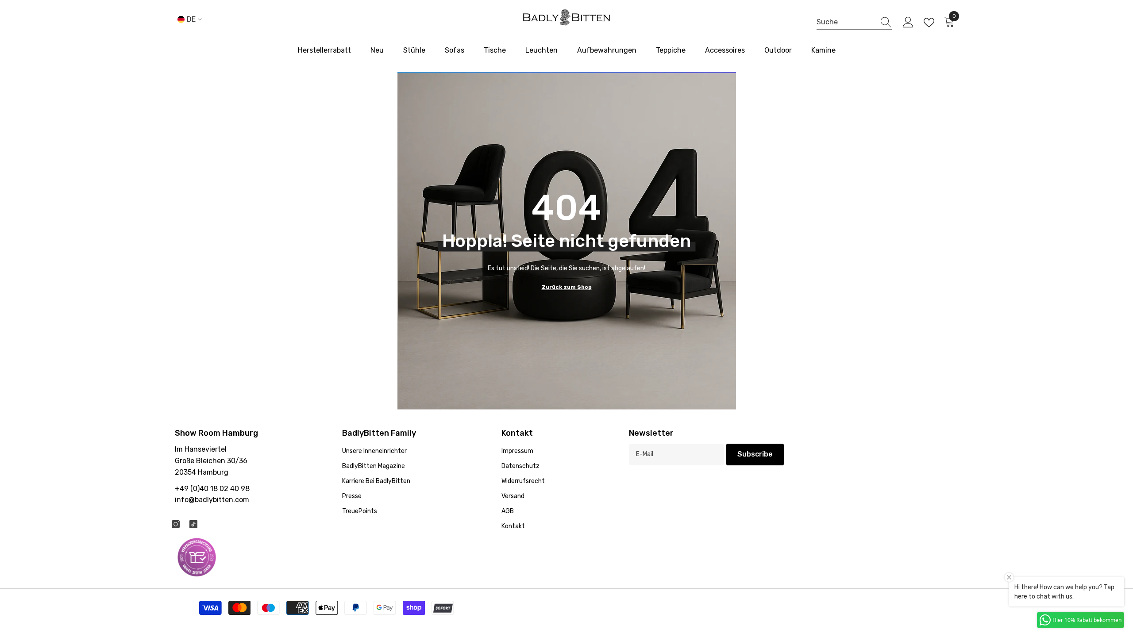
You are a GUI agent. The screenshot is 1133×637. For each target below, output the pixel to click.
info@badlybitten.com (212, 499)
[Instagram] (175, 524)
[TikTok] (193, 524)
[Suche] (854, 22)
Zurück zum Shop (567, 287)
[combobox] (846, 22)
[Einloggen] (908, 22)
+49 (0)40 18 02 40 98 (212, 488)
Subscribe (755, 454)
